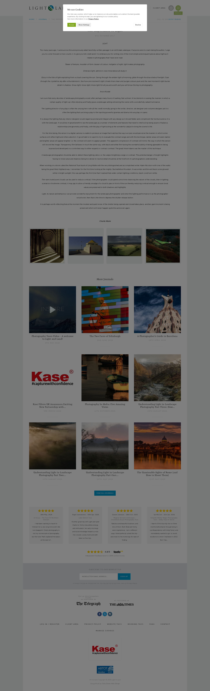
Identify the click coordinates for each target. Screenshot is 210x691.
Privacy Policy (93, 19)
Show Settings (84, 25)
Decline (138, 25)
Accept (71, 25)
